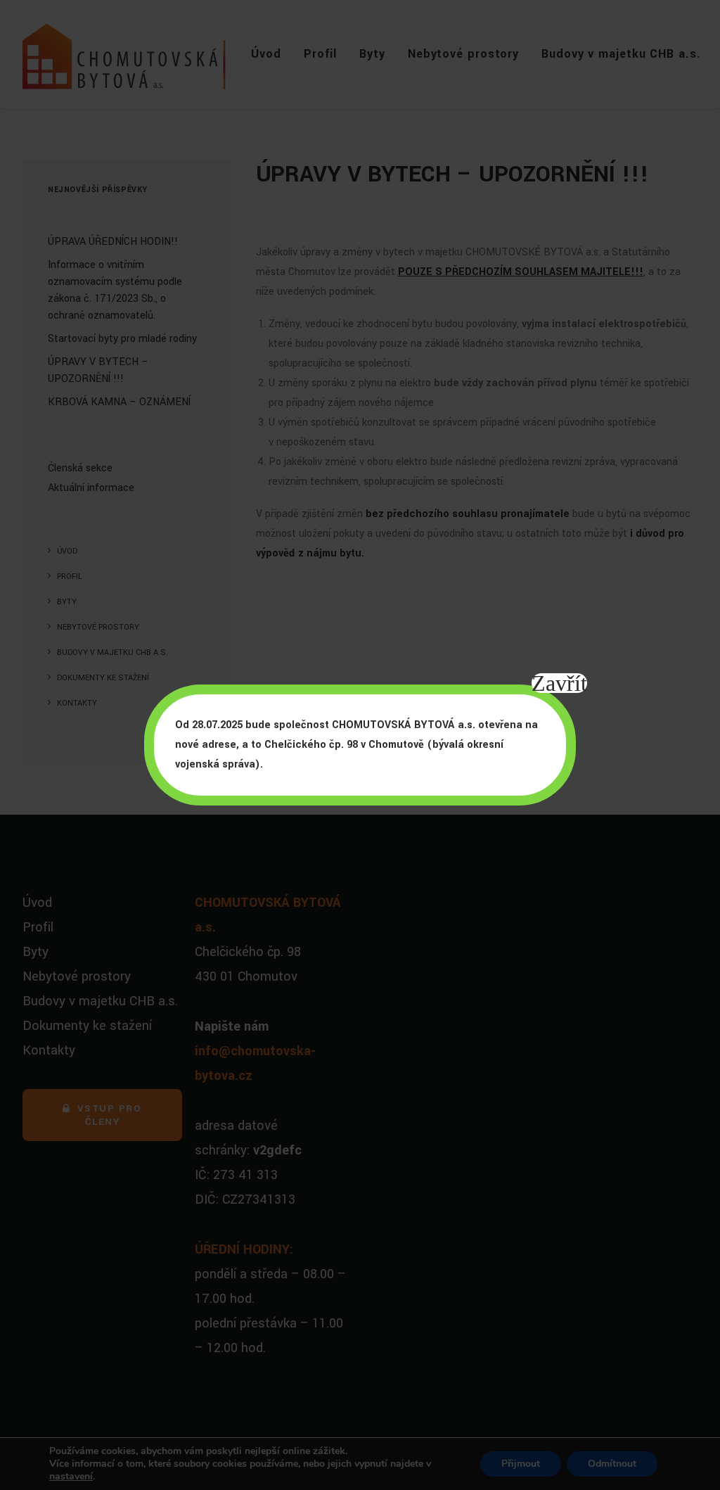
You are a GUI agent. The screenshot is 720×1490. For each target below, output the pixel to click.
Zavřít (559, 683)
